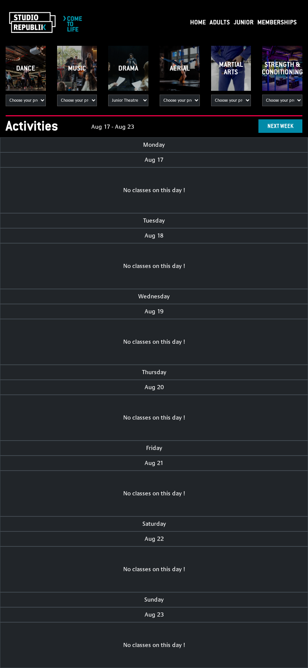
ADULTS (220, 22)
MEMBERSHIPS (277, 22)
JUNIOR (244, 22)
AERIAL (180, 68)
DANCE (25, 68)
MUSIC (77, 68)
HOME (198, 22)
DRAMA (128, 68)
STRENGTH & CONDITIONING (282, 68)
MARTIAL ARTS (231, 68)
